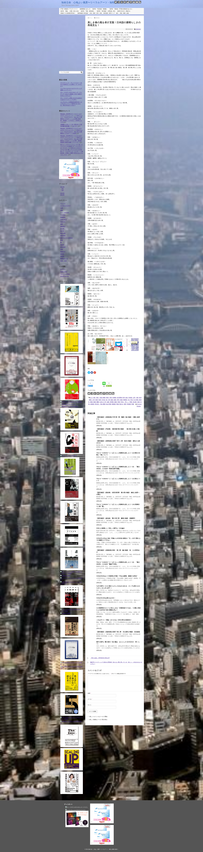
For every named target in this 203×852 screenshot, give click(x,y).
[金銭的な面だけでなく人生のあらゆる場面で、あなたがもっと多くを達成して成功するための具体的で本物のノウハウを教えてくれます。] (65, 613)
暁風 (121, 400)
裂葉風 (114, 404)
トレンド (62, 203)
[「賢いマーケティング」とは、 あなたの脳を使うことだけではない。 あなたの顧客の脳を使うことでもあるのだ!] (71, 353)
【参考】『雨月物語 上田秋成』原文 (105, 11)
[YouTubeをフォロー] (134, 2)
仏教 (61, 208)
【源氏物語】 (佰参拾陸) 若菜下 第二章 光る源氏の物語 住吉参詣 (118, 632)
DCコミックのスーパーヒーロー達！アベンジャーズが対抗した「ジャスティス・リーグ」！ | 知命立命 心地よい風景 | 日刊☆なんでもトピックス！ (71, 151)
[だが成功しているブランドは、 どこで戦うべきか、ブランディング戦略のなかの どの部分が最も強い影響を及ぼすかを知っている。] (71, 746)
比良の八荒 (103, 402)
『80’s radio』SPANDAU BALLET (100, 658)
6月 (63, 188)
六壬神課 (62, 215)
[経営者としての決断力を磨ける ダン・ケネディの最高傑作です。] (71, 660)
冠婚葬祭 (62, 217)
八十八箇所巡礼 (64, 212)
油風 (108, 402)
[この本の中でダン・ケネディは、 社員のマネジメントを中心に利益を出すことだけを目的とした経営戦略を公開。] (71, 637)
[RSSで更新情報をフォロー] (140, 2)
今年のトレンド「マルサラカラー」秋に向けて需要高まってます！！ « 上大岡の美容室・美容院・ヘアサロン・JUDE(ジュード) (71, 119)
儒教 (61, 210)
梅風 (94, 402)
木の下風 (130, 400)
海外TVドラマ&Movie (66, 238)
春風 (115, 400)
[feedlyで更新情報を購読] (137, 2)
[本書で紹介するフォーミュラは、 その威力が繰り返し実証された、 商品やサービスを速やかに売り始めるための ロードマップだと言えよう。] (71, 306)
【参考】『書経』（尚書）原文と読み (69, 11)
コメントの (65, 274)
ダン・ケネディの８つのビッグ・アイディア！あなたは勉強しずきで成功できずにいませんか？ (71, 94)
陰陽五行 (62, 251)
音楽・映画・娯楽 (124, 13)
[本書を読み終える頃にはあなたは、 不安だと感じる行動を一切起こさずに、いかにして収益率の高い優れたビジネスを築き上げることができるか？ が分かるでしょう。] (69, 406)
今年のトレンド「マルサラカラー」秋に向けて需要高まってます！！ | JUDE (71, 131)
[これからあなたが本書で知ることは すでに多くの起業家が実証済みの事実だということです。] (65, 575)
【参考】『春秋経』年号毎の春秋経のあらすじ (120, 9)
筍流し (122, 402)
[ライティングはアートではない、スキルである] (71, 579)
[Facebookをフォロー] (118, 2)
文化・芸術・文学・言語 (96, 13)
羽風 (130, 402)
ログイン (62, 269)
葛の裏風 (102, 404)
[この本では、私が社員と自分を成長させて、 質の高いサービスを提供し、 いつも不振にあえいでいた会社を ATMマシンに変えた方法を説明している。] (71, 664)
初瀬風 (114, 397)
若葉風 (92, 404)
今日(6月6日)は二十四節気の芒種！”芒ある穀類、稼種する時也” (116, 576)
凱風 (107, 397)
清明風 (112, 402)
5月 (63, 190)
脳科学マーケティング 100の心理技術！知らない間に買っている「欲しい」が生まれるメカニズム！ (116, 663)
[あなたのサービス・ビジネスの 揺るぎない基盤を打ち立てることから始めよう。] (71, 719)
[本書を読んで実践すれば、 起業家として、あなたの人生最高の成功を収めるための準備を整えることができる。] (71, 499)
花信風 (134, 402)
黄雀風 (129, 404)
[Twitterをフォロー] (115, 2)
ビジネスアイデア (65, 205)
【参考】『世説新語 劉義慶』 (99, 9)
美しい (127, 402)
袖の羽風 (108, 404)
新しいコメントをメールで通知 (98, 716)
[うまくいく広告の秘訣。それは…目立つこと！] (71, 611)
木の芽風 (135, 400)
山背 (134, 397)
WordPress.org (64, 276)
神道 (61, 240)
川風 (137, 397)
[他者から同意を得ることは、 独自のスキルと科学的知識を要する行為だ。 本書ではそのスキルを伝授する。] (71, 607)
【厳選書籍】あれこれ (84, 9)
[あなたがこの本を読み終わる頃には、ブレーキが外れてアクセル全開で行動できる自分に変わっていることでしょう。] (71, 668)
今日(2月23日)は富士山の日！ (105, 598)
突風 (118, 402)
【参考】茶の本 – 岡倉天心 (123, 11)
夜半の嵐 (125, 397)
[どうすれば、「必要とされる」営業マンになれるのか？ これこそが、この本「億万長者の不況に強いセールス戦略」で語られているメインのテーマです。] (71, 376)
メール (90, 699)
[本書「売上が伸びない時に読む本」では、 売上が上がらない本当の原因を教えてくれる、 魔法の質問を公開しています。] (71, 692)
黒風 (132, 404)
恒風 (96, 400)
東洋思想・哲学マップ (109, 13)
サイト (89, 705)
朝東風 (125, 400)
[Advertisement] (71, 43)
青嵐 (117, 404)
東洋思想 (62, 235)
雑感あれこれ (64, 258)
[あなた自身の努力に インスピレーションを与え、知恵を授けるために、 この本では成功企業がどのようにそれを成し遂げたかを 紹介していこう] (71, 583)
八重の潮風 (102, 397)
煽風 (115, 402)
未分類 (62, 228)
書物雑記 (62, 226)
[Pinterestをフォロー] (130, 2)
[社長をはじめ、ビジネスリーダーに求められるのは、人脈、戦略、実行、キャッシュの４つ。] (71, 770)
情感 (99, 400)
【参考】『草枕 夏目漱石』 (87, 11)
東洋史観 (62, 233)
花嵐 (138, 402)
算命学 (62, 244)
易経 (61, 224)
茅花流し (97, 404)
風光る (121, 404)
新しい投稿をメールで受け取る (98, 719)
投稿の (63, 271)
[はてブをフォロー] (124, 2)
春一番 (108, 400)
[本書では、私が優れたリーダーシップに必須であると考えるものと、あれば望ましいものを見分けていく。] (71, 402)
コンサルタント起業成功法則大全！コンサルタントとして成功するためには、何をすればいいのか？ (71, 103)
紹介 (117, 13)
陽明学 (62, 256)
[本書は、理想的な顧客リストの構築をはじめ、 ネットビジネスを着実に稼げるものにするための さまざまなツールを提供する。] (69, 476)
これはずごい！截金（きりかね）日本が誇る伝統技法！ (114, 620)
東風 (91, 402)
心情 (93, 400)
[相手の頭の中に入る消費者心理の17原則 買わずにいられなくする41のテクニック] (71, 569)
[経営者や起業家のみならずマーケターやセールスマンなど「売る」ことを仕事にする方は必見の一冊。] (71, 329)
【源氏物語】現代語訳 (82, 13)
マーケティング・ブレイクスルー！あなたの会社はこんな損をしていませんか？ (71, 84)
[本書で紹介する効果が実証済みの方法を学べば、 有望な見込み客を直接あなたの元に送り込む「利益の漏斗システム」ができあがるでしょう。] (71, 430)
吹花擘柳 (119, 397)
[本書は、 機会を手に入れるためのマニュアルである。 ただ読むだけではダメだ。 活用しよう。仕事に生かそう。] (71, 399)
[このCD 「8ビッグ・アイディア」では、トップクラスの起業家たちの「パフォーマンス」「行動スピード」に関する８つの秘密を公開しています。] (76, 808)
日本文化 (138, 29)
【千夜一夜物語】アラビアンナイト (69, 9)
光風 (97, 397)
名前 (89, 693)
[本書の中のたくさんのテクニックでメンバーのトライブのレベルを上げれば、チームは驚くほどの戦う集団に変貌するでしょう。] (71, 715)
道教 (61, 249)
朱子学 (62, 231)
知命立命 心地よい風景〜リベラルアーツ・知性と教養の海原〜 (96, 2)
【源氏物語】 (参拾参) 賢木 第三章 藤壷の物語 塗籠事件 (115, 518)
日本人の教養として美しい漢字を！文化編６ (110, 528)
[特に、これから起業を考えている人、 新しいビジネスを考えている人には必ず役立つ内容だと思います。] (71, 793)
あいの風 (92, 397)
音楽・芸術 (63, 261)
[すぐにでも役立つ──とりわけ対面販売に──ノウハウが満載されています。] (68, 455)
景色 (118, 400)
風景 (125, 404)
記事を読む (99, 425)
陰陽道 (62, 254)
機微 (98, 402)
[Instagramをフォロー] (127, 2)
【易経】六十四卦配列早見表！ (67, 13)
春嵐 (111, 400)
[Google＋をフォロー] (121, 2)
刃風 (110, 397)
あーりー (74, 126)
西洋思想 (62, 247)
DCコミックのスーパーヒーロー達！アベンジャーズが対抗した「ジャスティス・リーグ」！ (71, 146)
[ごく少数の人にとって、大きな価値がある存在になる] (68, 404)
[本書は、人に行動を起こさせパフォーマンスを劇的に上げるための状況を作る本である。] (71, 546)
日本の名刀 (63, 219)
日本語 (103, 400)
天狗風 (130, 397)
